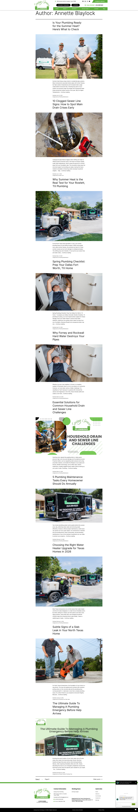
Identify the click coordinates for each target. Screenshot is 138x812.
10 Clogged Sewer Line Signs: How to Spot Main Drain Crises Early (68, 104)
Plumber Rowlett (62, 774)
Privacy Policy (101, 810)
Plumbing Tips (62, 699)
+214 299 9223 (99, 5)
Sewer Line (61, 175)
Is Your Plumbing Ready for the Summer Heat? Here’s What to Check (67, 26)
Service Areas (85, 8)
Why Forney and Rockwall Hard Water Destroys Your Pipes (68, 336)
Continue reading (65, 92)
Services (74, 8)
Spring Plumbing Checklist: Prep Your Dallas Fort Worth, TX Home (69, 265)
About (64, 8)
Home (57, 8)
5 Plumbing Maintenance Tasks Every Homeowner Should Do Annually (68, 480)
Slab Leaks (67, 699)
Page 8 (47, 779)
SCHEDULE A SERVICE (99, 1)
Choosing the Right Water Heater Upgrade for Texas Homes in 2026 (68, 548)
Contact (96, 8)
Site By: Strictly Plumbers (77, 810)
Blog (104, 8)
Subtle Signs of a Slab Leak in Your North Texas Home (68, 630)
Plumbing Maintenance (63, 96)
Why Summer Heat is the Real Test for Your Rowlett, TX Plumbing (69, 183)
